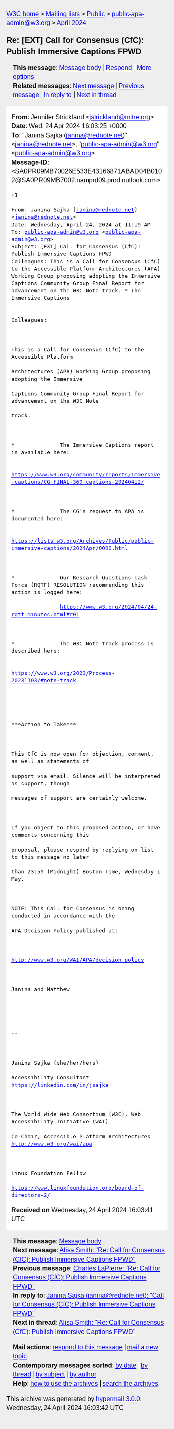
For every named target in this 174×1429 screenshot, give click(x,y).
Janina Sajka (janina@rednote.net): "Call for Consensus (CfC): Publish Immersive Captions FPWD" (88, 1304)
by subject (50, 1374)
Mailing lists (63, 14)
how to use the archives (64, 1383)
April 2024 (71, 22)
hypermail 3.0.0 (118, 1398)
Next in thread (96, 94)
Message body (80, 67)
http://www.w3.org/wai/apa (51, 1144)
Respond (119, 67)
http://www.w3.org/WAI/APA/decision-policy (77, 960)
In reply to (58, 94)
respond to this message (88, 1347)
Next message (93, 85)
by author (83, 1374)
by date (125, 1365)
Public (96, 14)
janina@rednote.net (94, 135)
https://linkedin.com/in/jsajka (59, 1085)
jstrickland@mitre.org (119, 117)
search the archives (130, 1383)
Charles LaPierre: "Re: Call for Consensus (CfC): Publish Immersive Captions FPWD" (86, 1277)
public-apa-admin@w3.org (119, 144)
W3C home (22, 14)
